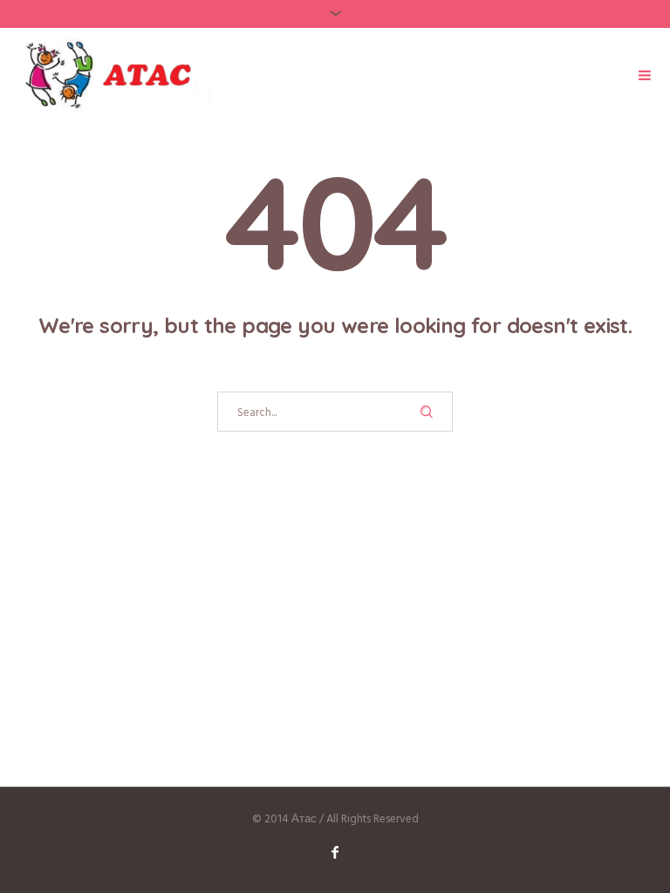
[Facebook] (335, 852)
